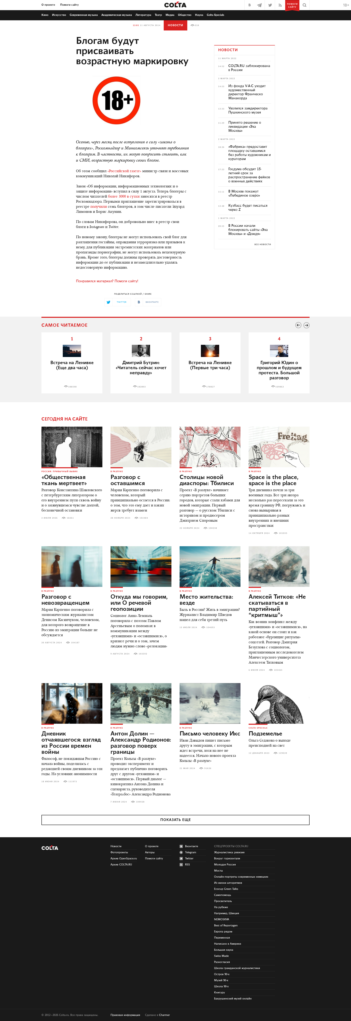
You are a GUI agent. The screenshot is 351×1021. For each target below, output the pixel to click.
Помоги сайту (69, 4)
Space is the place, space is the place (273, 480)
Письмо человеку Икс (210, 734)
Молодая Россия (225, 864)
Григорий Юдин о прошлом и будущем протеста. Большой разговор (279, 370)
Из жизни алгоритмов (228, 882)
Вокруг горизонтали (227, 858)
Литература (143, 15)
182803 (141, 387)
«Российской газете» (124, 171)
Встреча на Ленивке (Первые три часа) (210, 365)
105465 (278, 670)
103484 (144, 518)
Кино (44, 15)
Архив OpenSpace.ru (123, 858)
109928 (140, 802)
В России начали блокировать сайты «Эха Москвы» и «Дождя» (248, 230)
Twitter (189, 858)
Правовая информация (125, 1015)
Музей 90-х (221, 980)
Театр (158, 15)
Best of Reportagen (226, 925)
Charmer (164, 1015)
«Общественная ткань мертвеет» (64, 480)
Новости (175, 25)
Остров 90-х (222, 974)
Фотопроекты (119, 852)
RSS (187, 864)
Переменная (222, 937)
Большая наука (223, 950)
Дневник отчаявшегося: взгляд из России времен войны (71, 743)
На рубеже (221, 907)
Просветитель (223, 901)
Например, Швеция (226, 913)
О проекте (48, 4)
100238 (213, 528)
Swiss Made (221, 956)
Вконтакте (191, 846)
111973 (72, 782)
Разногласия (222, 962)
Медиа (170, 15)
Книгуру (219, 992)
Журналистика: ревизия (229, 852)
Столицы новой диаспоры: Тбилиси (207, 480)
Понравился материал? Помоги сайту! (107, 281)
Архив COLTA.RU (121, 864)
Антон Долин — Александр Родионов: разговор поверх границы (140, 743)
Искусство (59, 15)
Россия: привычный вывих (59, 471)
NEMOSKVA (221, 919)
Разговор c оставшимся (127, 480)
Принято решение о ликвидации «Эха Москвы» (244, 127)
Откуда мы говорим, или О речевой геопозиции (139, 603)
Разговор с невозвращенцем (65, 600)
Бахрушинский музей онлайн (233, 998)
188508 (72, 387)
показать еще (175, 820)
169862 (279, 387)
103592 (143, 654)
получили (98, 207)
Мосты (218, 870)
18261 (70, 518)
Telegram (190, 852)
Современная (84, 15)
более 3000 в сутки (124, 197)
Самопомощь (222, 895)
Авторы (150, 852)
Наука (199, 15)
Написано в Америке (227, 943)
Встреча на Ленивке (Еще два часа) (72, 365)
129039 (283, 753)
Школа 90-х (221, 986)
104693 (210, 627)
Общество (184, 15)
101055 (283, 533)
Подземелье (265, 734)
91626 (207, 768)
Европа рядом (223, 931)
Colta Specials (215, 15)
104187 (75, 643)
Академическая (116, 15)
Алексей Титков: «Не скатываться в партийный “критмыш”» (277, 606)
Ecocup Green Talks (226, 889)
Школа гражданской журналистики (237, 968)
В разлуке (116, 471)
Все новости (263, 244)
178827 (210, 387)
